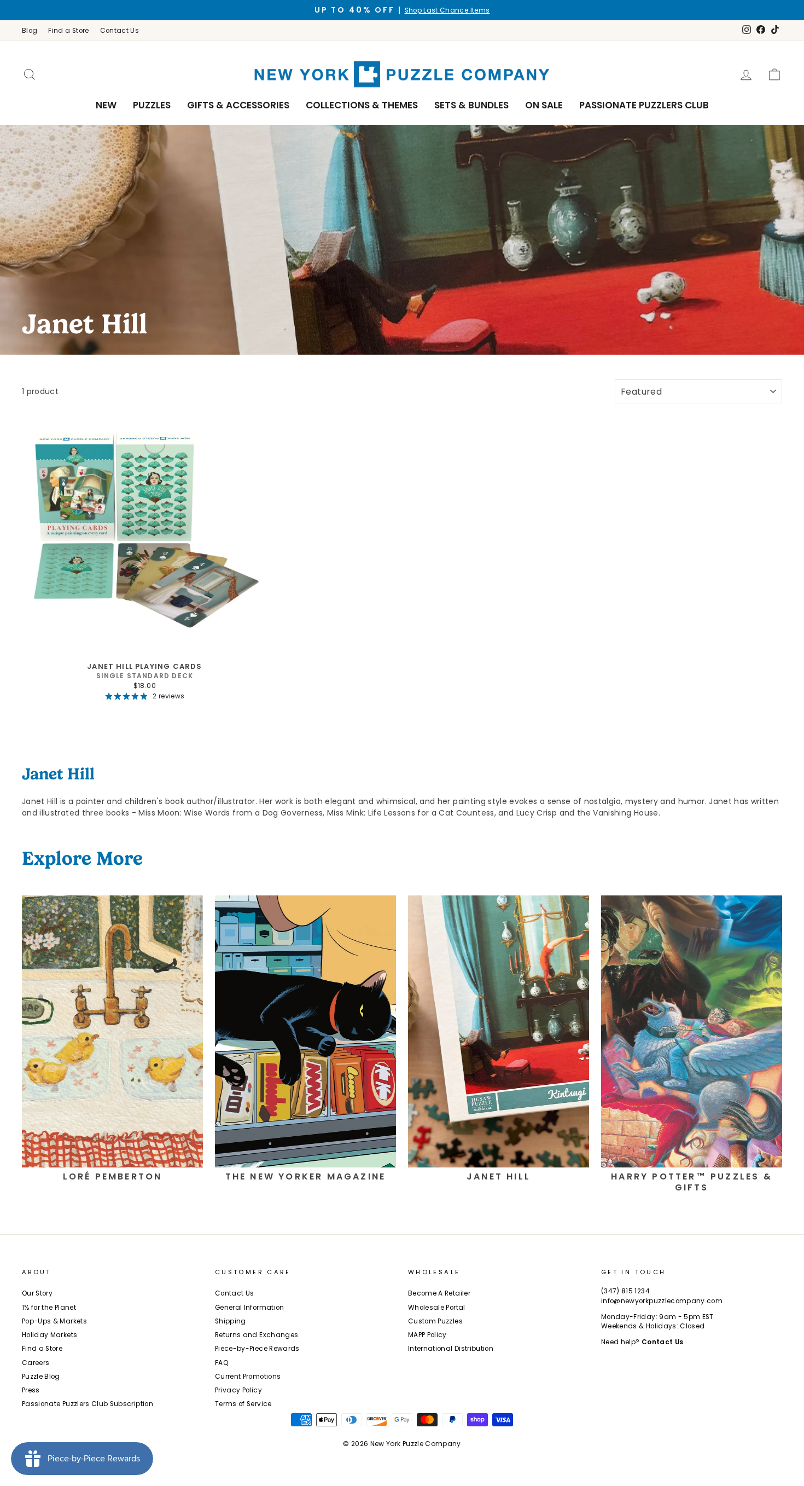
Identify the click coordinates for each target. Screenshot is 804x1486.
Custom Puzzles (435, 1321)
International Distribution (450, 1348)
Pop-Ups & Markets (54, 1321)
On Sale (544, 105)
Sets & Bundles (471, 105)
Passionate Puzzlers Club (644, 105)
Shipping (230, 1321)
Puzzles (152, 105)
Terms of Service (243, 1404)
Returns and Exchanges (256, 1335)
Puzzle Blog (41, 1376)
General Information (249, 1307)
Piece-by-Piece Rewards (257, 1348)
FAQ (222, 1362)
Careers (35, 1362)
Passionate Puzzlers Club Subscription (87, 1404)
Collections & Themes (362, 105)
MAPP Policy (427, 1335)
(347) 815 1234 (625, 1291)
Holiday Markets (49, 1335)
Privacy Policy (238, 1390)
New (106, 105)
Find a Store (68, 30)
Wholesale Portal (436, 1307)
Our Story (37, 1293)
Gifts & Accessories (238, 105)
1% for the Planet (49, 1307)
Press (31, 1390)
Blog (29, 30)
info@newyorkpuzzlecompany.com (662, 1301)
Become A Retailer (439, 1293)
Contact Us (119, 30)
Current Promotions (248, 1376)
